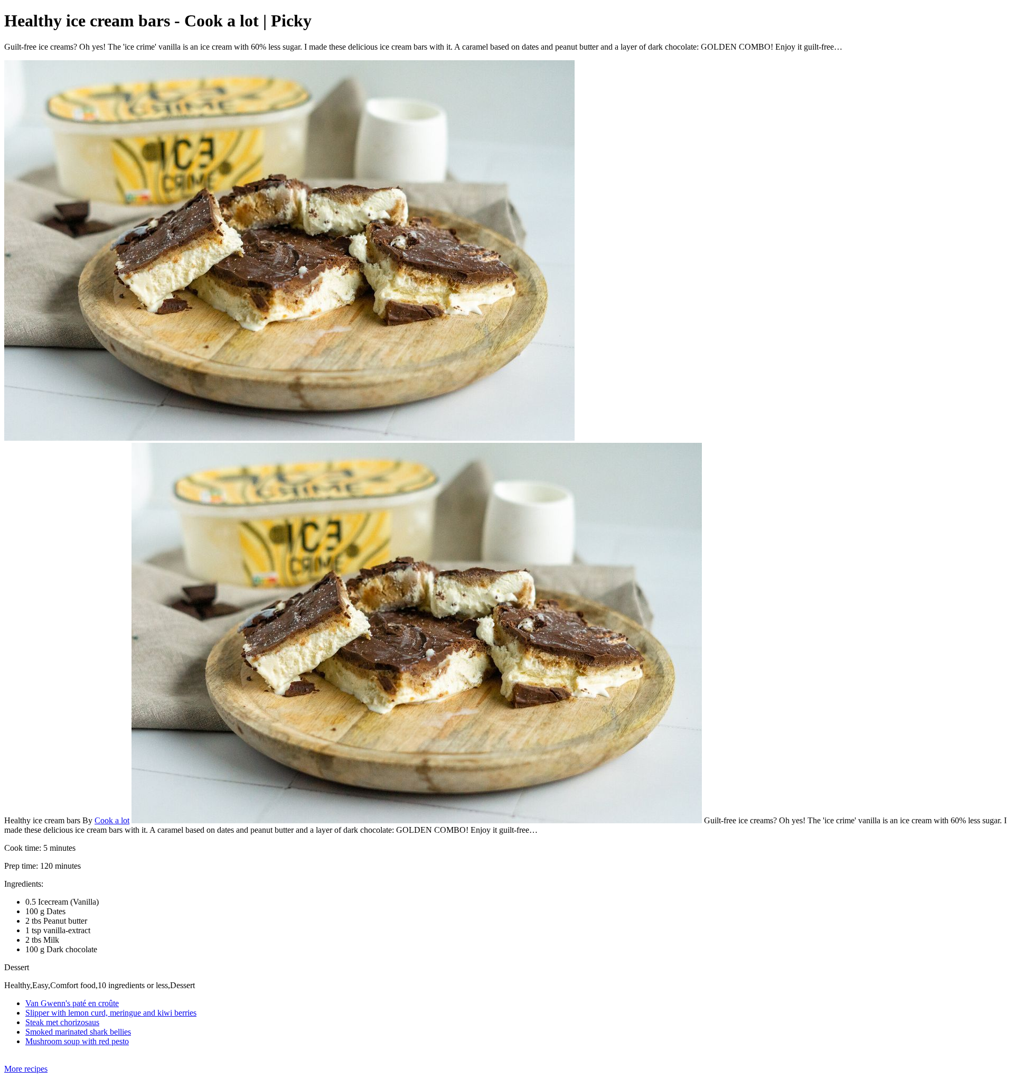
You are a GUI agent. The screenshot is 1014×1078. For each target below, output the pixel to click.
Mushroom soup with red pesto (77, 1041)
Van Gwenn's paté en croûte (72, 1003)
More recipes (26, 1068)
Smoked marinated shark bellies (78, 1031)
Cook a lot (112, 820)
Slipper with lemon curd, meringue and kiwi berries (110, 1012)
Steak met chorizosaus (62, 1022)
